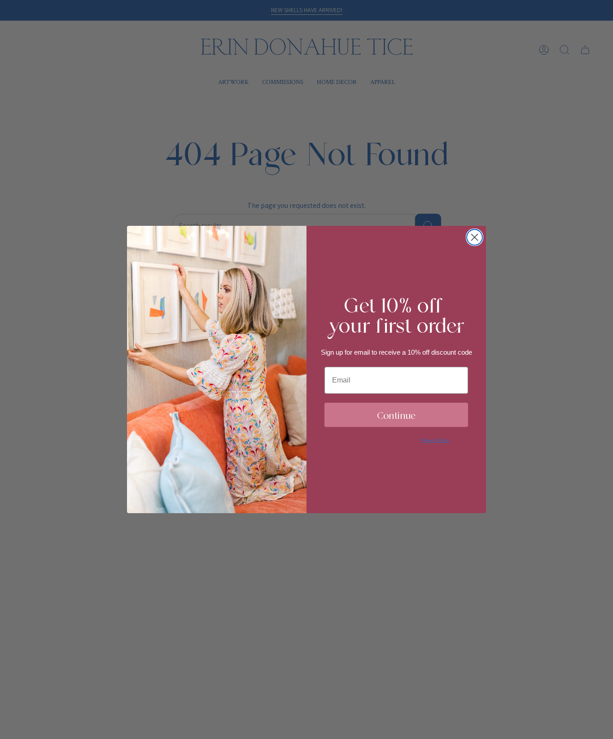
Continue (396, 414)
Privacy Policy (435, 440)
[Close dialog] (474, 237)
